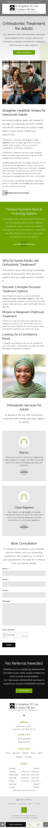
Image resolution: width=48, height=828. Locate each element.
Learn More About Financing (24, 244)
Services (16, 753)
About (7, 753)
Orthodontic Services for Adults (17, 193)
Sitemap (37, 803)
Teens (33, 753)
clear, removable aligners (23, 299)
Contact (28, 757)
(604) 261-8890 (35, 2)
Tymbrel (35, 818)
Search (30, 803)
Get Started (24, 691)
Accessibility (12, 803)
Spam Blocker (8, 630)
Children (25, 753)
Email (5, 579)
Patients (19, 757)
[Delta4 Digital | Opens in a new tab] (24, 799)
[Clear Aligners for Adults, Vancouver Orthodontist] (24, 504)
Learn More (24, 472)
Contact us (27, 183)
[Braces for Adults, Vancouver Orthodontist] (24, 449)
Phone (5, 590)
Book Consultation (24, 52)
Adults (40, 753)
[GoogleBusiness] (24, 715)
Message (6, 601)
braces (28, 140)
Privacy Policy (22, 803)
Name (5, 569)
